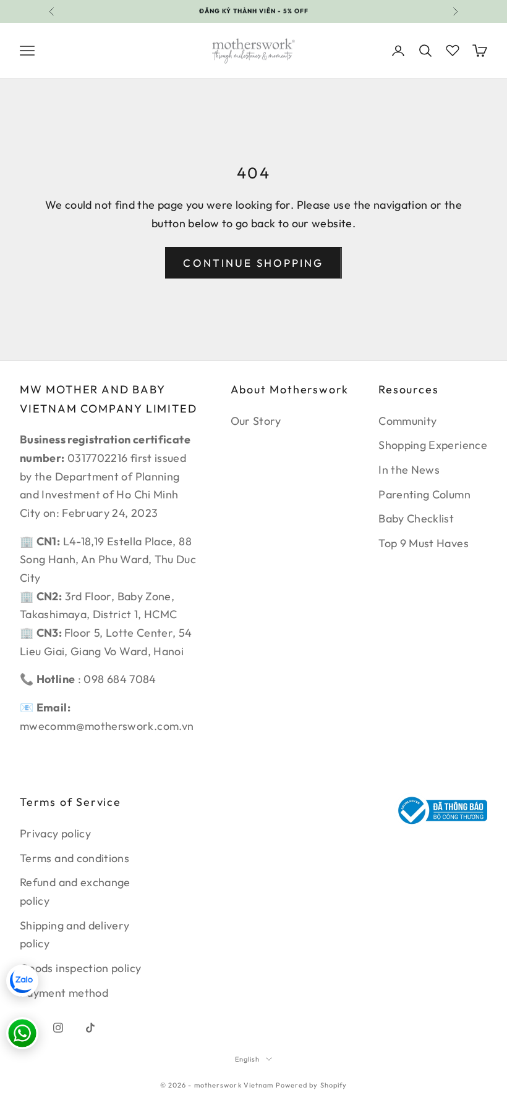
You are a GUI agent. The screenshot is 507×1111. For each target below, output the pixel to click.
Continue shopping (253, 262)
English (247, 1059)
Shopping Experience (432, 445)
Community (407, 421)
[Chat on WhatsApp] (22, 1033)
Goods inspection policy (80, 968)
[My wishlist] (452, 48)
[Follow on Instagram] (58, 1027)
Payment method (64, 993)
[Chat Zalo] (22, 981)
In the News (409, 470)
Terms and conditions (74, 858)
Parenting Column (424, 494)
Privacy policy (55, 833)
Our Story (256, 421)
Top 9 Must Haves (423, 543)
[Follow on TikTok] (90, 1027)
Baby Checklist (416, 518)
